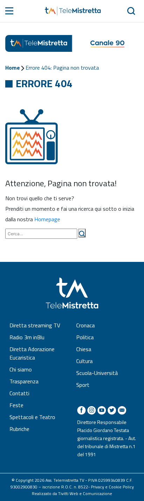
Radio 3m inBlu (26, 337)
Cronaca (85, 325)
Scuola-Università (97, 373)
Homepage (47, 219)
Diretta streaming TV (34, 325)
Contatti (19, 393)
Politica (85, 337)
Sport (82, 385)
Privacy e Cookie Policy (112, 486)
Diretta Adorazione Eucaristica (32, 353)
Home (12, 67)
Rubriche (19, 429)
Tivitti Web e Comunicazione (85, 493)
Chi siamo (20, 369)
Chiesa (83, 349)
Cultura (84, 361)
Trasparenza (23, 381)
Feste (16, 405)
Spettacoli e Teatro (32, 417)
